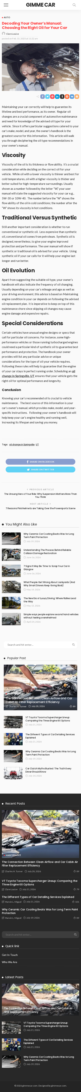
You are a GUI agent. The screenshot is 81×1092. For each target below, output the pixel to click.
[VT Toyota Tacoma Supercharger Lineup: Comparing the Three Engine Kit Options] (13, 722)
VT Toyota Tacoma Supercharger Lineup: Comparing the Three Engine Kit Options (47, 719)
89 (74, 706)
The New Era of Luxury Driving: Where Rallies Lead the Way (50, 600)
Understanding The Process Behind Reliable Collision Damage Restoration (47, 551)
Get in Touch (10, 954)
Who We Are (9, 962)
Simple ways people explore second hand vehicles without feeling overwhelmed (51, 616)
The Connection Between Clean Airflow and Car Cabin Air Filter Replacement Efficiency (39, 700)
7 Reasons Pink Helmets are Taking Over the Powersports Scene (40, 508)
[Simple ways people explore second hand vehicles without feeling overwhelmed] (11, 619)
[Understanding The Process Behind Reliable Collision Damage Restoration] (11, 555)
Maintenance (15, 693)
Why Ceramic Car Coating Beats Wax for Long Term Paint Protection (49, 535)
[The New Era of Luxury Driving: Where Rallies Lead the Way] (11, 603)
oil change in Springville (21, 444)
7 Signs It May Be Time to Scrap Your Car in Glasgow (47, 567)
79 (77, 889)
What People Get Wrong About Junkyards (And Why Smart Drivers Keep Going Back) (49, 584)
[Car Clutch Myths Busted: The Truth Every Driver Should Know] (13, 773)
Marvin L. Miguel (13, 901)
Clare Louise (12, 33)
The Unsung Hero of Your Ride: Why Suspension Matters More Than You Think (40, 495)
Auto (7, 17)
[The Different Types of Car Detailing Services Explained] (13, 739)
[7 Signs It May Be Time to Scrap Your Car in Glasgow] (11, 571)
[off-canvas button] (6, 5)
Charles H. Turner (18, 706)
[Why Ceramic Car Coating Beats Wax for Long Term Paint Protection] (11, 538)
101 (77, 901)
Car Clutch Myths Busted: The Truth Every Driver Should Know (48, 770)
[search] (74, 5)
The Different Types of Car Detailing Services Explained (50, 736)
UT (37, 444)
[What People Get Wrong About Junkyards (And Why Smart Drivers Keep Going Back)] (11, 587)
